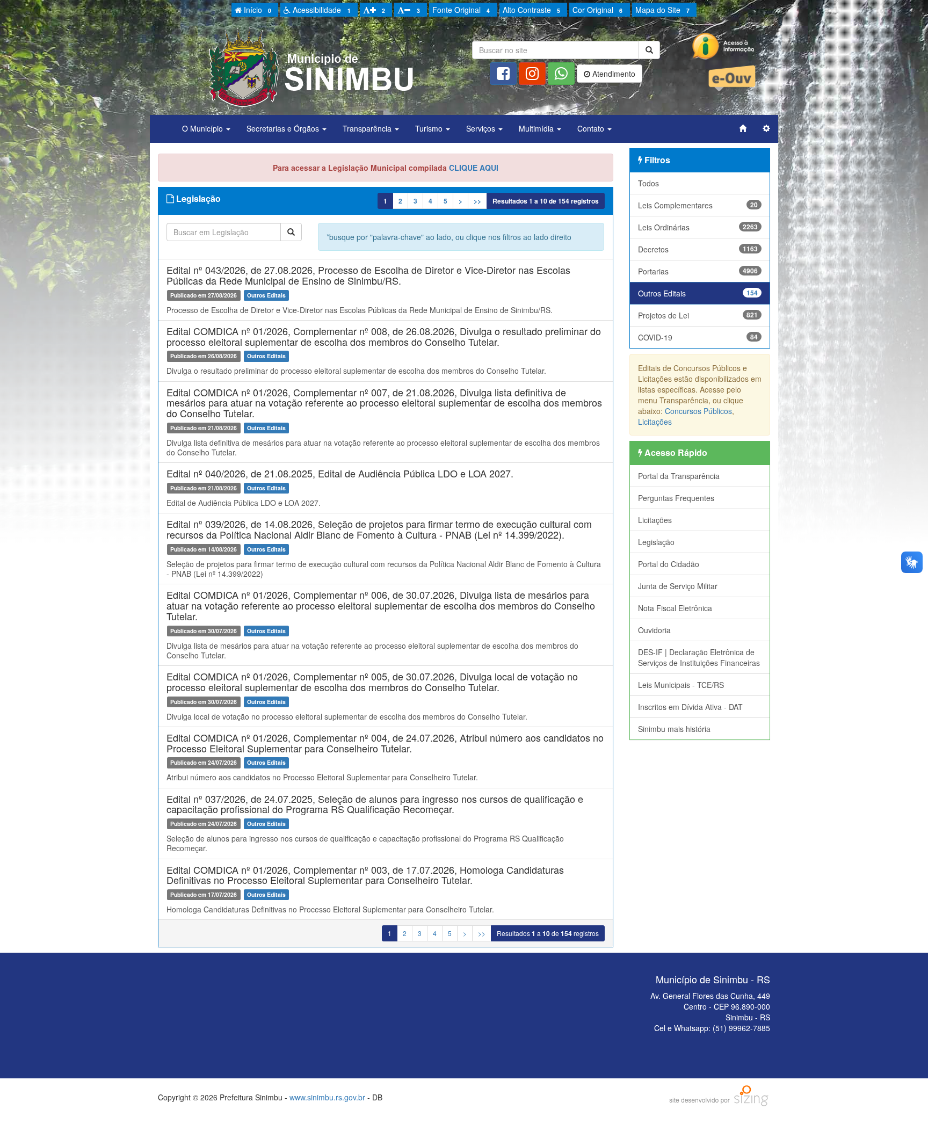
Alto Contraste (531, 9)
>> (477, 201)
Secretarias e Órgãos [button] (284, 128)
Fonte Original (461, 9)
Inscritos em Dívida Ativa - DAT (690, 706)
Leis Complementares (698, 205)
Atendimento (612, 73)
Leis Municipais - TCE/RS (681, 684)
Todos (648, 183)
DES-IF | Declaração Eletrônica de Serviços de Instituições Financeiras (699, 657)
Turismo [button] (430, 128)
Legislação (656, 541)
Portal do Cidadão (668, 564)
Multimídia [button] (537, 128)
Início (256, 9)
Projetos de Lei (698, 315)
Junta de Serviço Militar (677, 586)
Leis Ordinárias (698, 227)
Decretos (698, 249)
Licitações (655, 421)
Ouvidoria (654, 630)
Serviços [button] (481, 128)
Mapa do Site (662, 9)
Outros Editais (698, 293)
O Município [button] (203, 128)
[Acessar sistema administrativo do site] (766, 128)
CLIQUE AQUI (473, 167)
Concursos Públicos (698, 410)
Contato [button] (591, 128)
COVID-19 (698, 337)
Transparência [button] (368, 128)
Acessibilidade (320, 9)
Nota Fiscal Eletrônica (675, 608)
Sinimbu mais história (674, 728)
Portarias (698, 271)
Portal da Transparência (679, 475)
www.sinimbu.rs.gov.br (327, 1097)
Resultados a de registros (545, 201)
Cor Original (597, 9)
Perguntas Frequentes (676, 497)
